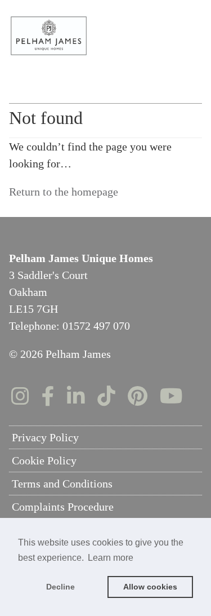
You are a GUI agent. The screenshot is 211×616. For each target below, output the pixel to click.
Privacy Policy (45, 437)
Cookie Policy (44, 460)
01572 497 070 (96, 326)
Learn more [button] (110, 557)
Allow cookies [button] (150, 586)
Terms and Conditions (62, 483)
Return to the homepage (63, 191)
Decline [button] (60, 586)
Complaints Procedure (63, 506)
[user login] (171, 28)
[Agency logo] (106, 36)
